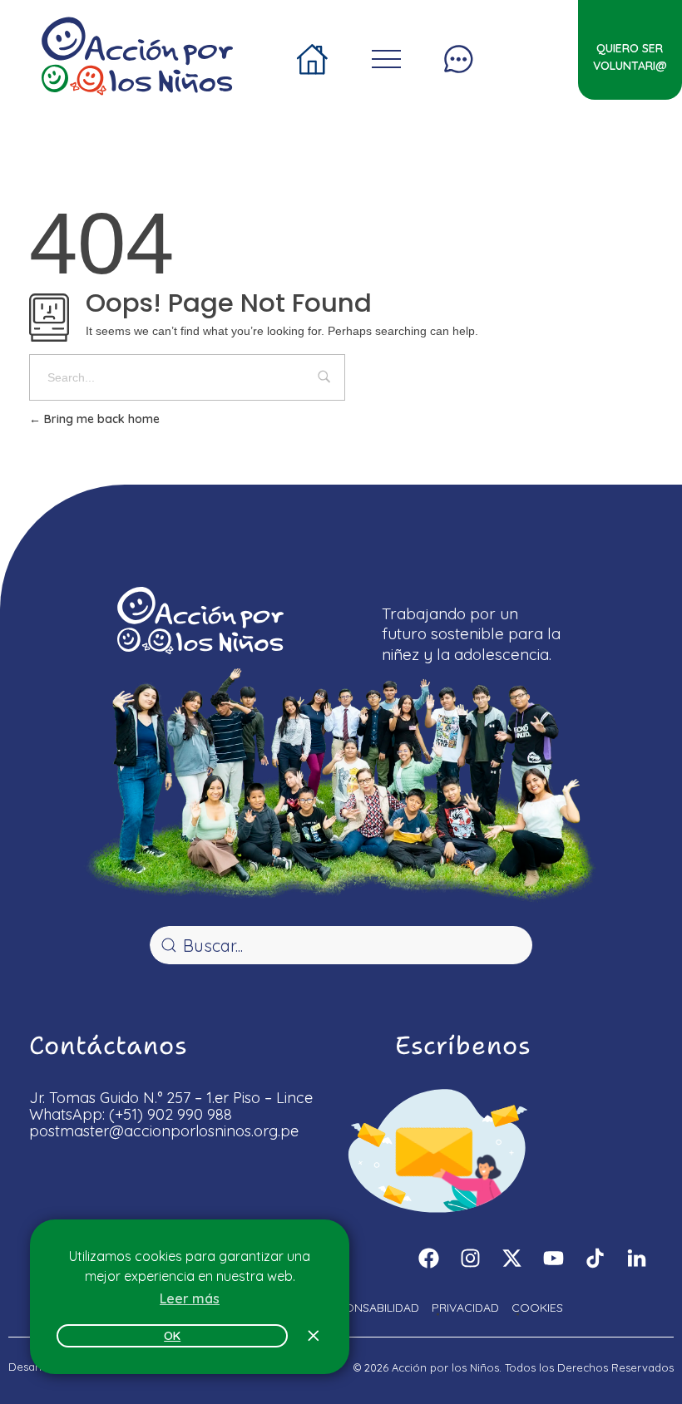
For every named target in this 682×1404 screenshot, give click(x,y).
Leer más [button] (190, 1298)
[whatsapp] (633, 1346)
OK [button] (172, 1335)
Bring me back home (100, 418)
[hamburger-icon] (313, 54)
